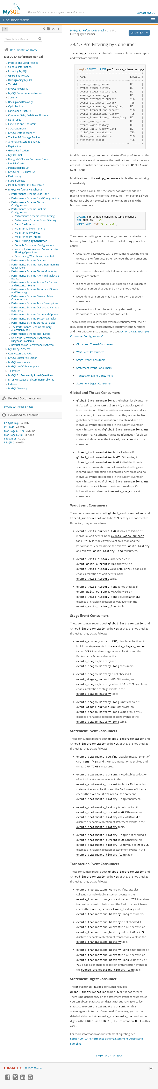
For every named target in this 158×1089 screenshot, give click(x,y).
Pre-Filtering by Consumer (30, 241)
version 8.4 (137, 32)
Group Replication (18, 150)
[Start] (48, 29)
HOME (108, 1056)
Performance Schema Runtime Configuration (28, 210)
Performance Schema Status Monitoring (34, 271)
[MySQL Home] (11, 8)
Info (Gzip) (10, 438)
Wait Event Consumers (90, 352)
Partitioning (14, 176)
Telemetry (14, 371)
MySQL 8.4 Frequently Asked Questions (30, 375)
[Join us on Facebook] (7, 1078)
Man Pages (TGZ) (14, 431)
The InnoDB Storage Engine (24, 137)
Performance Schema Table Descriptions (34, 303)
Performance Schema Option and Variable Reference (35, 309)
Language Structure (19, 111)
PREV (100, 1056)
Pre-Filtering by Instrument (29, 228)
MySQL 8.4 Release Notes (18, 406)
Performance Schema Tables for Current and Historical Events (34, 284)
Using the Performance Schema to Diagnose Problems (31, 339)
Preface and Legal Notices (23, 63)
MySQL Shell (15, 155)
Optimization (15, 106)
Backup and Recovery (20, 102)
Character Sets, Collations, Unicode (28, 115)
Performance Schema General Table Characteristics (32, 297)
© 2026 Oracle (33, 1068)
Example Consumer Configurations (34, 245)
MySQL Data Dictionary (21, 133)
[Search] (40, 39)
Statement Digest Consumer (93, 383)
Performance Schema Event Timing (34, 216)
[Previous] (44, 29)
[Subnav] (6, 67)
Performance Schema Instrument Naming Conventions (35, 266)
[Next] (58, 29)
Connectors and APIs (20, 353)
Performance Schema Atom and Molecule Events (35, 277)
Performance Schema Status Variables (33, 322)
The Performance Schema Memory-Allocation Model (31, 328)
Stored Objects (16, 180)
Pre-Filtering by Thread (27, 237)
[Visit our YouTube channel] (30, 1078)
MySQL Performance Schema (25, 189)
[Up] (53, 29)
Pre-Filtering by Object (27, 232)
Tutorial (12, 84)
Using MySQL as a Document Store (28, 159)
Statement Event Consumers (94, 368)
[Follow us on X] (15, 1078)
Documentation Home (24, 50)
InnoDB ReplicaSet (18, 168)
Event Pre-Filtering (24, 224)
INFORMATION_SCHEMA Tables (26, 185)
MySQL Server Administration (25, 93)
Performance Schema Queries (28, 260)
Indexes (12, 384)
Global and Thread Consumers (94, 344)
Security (12, 97)
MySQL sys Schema (19, 349)
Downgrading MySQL (20, 80)
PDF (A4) (9, 427)
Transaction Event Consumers (94, 375)
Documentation (16, 19)
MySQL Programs (18, 88)
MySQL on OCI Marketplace (24, 366)
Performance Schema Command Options (34, 314)
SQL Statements (17, 128)
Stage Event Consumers (90, 360)
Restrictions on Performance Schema (32, 345)
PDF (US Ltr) (11, 423)
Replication (14, 146)
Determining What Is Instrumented (34, 256)
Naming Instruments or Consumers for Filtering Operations (36, 251)
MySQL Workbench (19, 362)
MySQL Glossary (17, 388)
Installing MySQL (17, 71)
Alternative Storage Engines (24, 141)
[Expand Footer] (151, 1068)
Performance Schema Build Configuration (35, 198)
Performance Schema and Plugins (30, 334)
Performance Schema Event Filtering (35, 220)
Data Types (14, 119)
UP (114, 1056)
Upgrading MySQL (18, 75)
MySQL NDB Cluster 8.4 (21, 172)
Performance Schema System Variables (34, 318)
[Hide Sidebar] (5, 29)
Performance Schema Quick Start (30, 194)
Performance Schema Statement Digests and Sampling (34, 291)
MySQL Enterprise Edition (22, 358)
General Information (19, 67)
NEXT (120, 1056)
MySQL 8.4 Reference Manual (87, 30)
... (108, 30)
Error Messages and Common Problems (31, 379)
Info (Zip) (9, 442)
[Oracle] (13, 1068)
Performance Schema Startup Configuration (28, 204)
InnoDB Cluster (17, 163)
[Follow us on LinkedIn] (22, 1078)
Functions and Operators (22, 124)
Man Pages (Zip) (13, 434)
